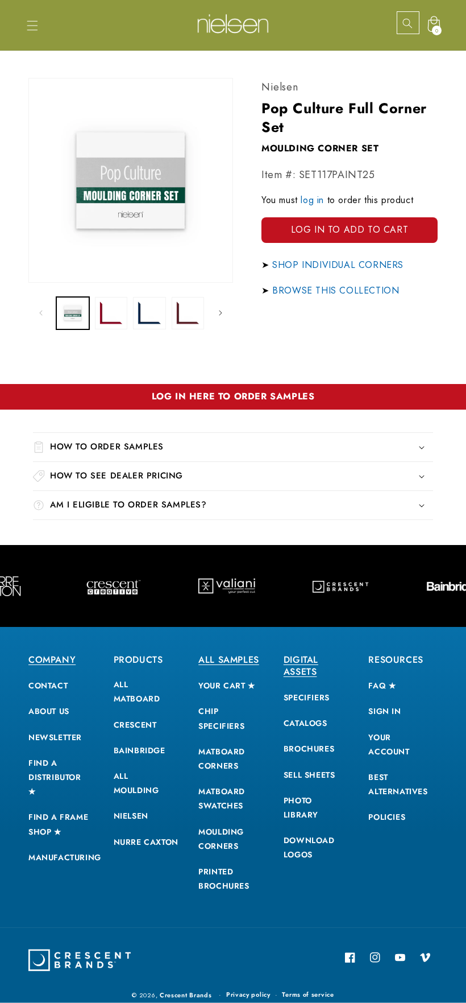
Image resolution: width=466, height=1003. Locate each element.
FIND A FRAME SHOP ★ (58, 824)
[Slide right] (220, 312)
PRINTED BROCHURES (223, 878)
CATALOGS (305, 723)
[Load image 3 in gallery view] (149, 313)
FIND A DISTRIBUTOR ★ (54, 777)
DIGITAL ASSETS (301, 665)
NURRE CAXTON (146, 842)
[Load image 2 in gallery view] (111, 313)
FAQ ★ (382, 685)
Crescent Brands (186, 995)
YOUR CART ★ (227, 685)
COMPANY (52, 659)
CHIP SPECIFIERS (221, 718)
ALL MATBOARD (137, 691)
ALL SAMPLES (228, 659)
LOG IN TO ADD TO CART (350, 229)
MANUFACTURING (64, 857)
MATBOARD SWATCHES (221, 798)
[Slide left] (40, 312)
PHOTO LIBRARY (301, 807)
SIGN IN (384, 711)
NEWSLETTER (55, 737)
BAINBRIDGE (139, 750)
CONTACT (48, 685)
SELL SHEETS (309, 775)
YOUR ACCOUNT (388, 744)
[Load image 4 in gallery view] (188, 313)
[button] (32, 25)
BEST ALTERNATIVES (397, 784)
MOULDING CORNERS (221, 839)
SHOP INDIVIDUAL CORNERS (337, 264)
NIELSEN (131, 816)
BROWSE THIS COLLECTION (335, 290)
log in (312, 200)
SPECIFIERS (307, 697)
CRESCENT (135, 724)
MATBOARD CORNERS (221, 758)
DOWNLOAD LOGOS (309, 847)
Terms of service (308, 994)
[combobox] (417, 23)
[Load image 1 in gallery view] (72, 313)
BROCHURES (309, 748)
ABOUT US (48, 711)
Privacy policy (248, 994)
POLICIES (386, 817)
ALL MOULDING (136, 783)
